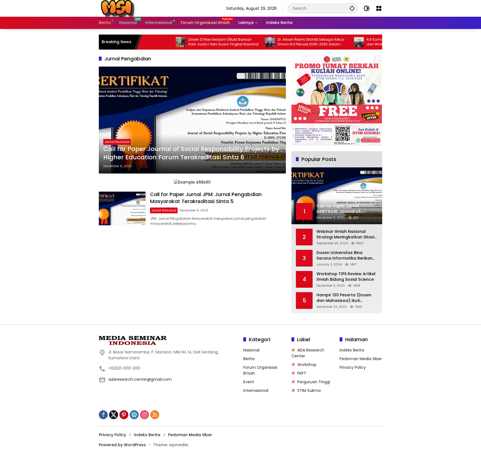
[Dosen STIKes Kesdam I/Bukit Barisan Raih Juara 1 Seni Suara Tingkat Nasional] (161, 42)
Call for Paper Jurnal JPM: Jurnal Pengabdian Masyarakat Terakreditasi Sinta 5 (206, 198)
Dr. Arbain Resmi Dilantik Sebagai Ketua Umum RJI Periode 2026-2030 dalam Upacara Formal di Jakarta (291, 42)
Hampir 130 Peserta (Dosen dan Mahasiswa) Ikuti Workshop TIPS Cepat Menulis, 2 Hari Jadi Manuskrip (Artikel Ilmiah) (346, 297)
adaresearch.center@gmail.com (140, 379)
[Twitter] (113, 414)
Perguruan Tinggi (313, 382)
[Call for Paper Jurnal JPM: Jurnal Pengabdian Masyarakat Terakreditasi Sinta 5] (122, 208)
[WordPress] (134, 414)
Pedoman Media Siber (361, 359)
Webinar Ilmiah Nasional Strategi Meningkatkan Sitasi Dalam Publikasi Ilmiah (345, 234)
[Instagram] (144, 414)
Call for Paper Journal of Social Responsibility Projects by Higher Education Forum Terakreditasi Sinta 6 (191, 153)
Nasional (251, 350)
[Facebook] (103, 414)
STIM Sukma (309, 390)
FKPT (301, 373)
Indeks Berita (352, 350)
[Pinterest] (123, 414)
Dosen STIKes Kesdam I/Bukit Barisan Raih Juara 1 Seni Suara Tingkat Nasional (204, 42)
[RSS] (154, 414)
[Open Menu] (379, 8)
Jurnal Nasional (117, 142)
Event (248, 382)
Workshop (306, 364)
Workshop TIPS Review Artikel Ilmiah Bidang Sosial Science (346, 276)
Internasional (255, 390)
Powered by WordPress (122, 445)
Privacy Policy (353, 367)
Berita (248, 359)
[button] (352, 8)
